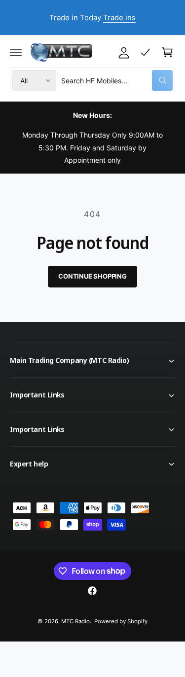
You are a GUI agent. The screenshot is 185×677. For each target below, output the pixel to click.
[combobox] (117, 80)
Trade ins (119, 17)
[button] (16, 52)
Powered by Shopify (121, 621)
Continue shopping (92, 276)
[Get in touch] (145, 52)
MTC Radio (75, 621)
